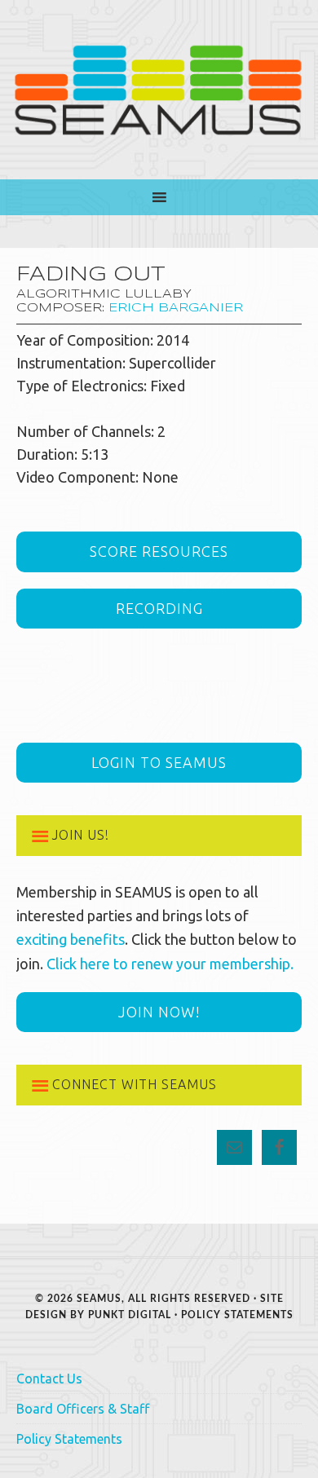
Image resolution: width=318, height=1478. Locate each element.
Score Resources (159, 551)
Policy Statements (237, 1315)
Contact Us (49, 1378)
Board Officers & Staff (82, 1408)
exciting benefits (70, 939)
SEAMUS (159, 90)
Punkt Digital (129, 1315)
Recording (159, 608)
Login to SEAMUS (159, 762)
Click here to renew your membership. (170, 963)
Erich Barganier (175, 308)
